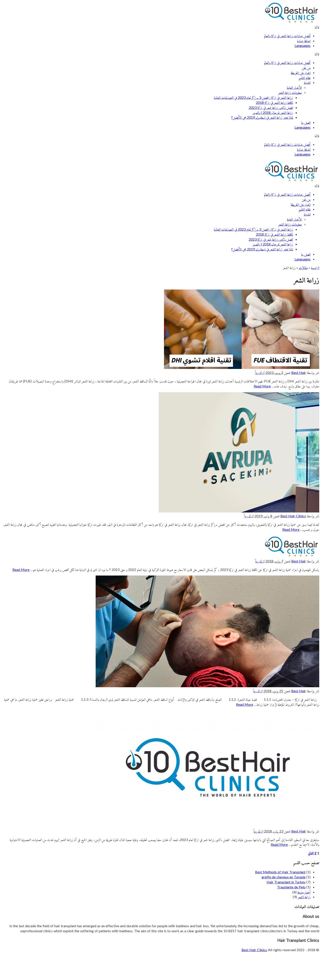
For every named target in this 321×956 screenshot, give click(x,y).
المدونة (307, 82)
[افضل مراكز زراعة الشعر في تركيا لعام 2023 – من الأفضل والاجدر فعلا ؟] (239, 511)
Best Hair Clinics (293, 516)
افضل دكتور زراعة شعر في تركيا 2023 (271, 107)
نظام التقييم (305, 77)
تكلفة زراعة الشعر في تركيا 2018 (274, 102)
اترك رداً (260, 372)
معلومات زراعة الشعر (290, 92)
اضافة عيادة (304, 41)
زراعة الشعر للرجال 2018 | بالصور (272, 112)
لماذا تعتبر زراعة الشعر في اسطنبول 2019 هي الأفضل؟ (262, 117)
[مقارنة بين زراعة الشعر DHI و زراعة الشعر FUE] (241, 367)
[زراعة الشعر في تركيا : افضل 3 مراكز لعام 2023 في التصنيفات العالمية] (207, 686)
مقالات (303, 268)
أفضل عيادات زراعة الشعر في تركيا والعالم (287, 36)
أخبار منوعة (304, 892)
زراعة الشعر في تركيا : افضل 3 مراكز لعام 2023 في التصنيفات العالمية (253, 97)
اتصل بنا (306, 122)
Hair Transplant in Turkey (286, 882)
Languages (303, 45)
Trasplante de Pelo (291, 887)
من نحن (306, 67)
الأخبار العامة (294, 87)
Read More (262, 386)
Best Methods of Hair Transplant (280, 872)
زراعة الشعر (304, 897)
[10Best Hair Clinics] (291, 22)
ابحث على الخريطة (301, 72)
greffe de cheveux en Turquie (283, 877)
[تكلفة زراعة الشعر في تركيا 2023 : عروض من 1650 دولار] (291, 556)
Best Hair (298, 372)
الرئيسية (315, 268)
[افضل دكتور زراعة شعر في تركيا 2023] (207, 826)
